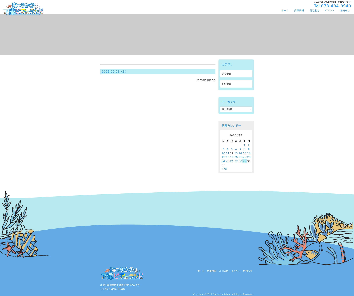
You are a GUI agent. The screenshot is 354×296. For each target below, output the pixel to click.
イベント (330, 10)
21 (240, 157)
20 (236, 157)
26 (232, 161)
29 (244, 161)
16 (249, 153)
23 (249, 157)
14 (240, 153)
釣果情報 (299, 10)
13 (236, 153)
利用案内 (314, 10)
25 (227, 161)
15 (244, 153)
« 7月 (224, 169)
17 (223, 157)
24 (223, 161)
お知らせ (345, 10)
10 (223, 153)
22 (244, 157)
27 (236, 161)
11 (227, 153)
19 (232, 157)
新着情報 (226, 74)
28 (240, 161)
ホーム (285, 10)
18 (227, 157)
